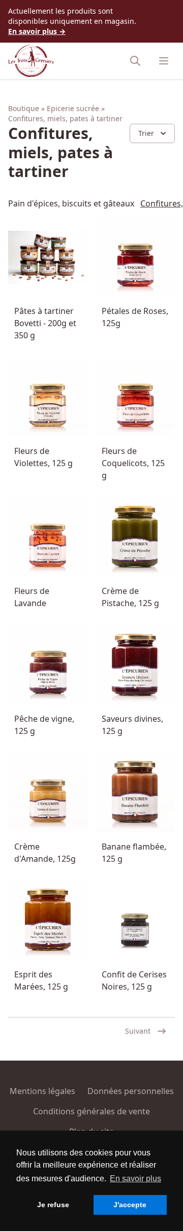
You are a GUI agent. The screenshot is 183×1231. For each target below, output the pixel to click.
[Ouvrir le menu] (163, 61)
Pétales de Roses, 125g (135, 317)
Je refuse (53, 1205)
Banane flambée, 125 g (134, 852)
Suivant (137, 1031)
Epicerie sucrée (73, 108)
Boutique (23, 108)
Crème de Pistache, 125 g (130, 597)
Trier (146, 133)
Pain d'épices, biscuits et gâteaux (71, 203)
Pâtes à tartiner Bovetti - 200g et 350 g (45, 323)
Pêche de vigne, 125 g (44, 724)
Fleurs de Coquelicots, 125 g (133, 463)
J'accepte (129, 1205)
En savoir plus (135, 1178)
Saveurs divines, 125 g (132, 724)
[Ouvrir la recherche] (135, 61)
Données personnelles (130, 1091)
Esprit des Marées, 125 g (41, 980)
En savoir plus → (37, 31)
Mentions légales (42, 1091)
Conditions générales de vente (91, 1111)
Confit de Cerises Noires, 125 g (134, 980)
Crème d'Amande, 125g (45, 852)
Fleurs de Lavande (31, 597)
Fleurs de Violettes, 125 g (43, 457)
